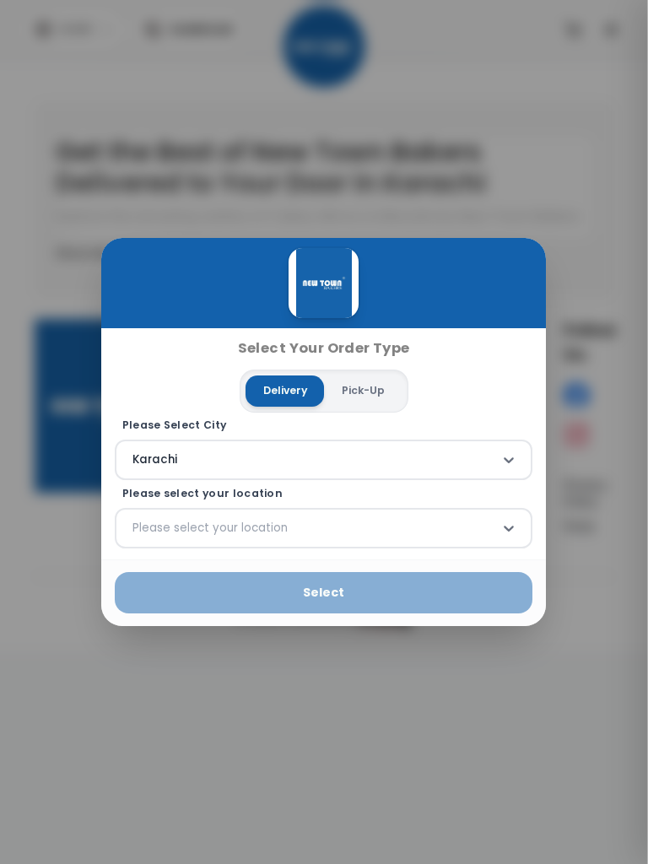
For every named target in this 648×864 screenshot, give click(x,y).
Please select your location (202, 493)
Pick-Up (363, 390)
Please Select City (174, 425)
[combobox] (134, 460)
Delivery (285, 390)
